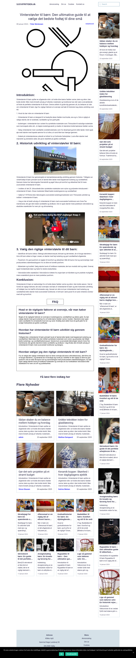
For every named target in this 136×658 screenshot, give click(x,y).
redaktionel (90, 24)
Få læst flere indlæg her (55, 376)
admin (21, 437)
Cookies (71, 4)
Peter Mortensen (36, 24)
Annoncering (54, 4)
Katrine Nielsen (64, 489)
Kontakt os (80, 4)
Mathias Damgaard (65, 437)
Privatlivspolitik (71, 654)
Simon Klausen (24, 489)
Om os (63, 4)
